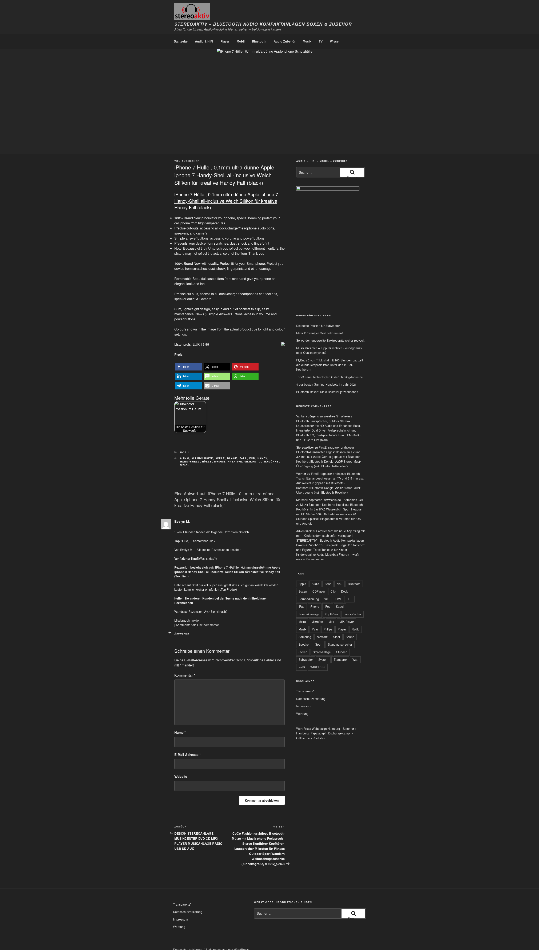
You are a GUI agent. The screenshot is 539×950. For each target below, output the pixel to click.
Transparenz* (305, 691)
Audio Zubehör (284, 41)
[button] (188, 366)
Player (224, 41)
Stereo (303, 652)
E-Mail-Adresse (187, 754)
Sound (350, 637)
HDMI (337, 599)
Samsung (305, 637)
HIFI (349, 599)
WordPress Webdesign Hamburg (318, 728)
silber (336, 637)
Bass (328, 584)
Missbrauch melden (187, 620)
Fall (243, 458)
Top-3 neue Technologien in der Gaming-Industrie (329, 377)
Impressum (303, 706)
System (323, 659)
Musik (307, 41)
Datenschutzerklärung (311, 699)
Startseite (181, 41)
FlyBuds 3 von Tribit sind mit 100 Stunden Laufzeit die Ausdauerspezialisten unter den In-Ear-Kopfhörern (329, 365)
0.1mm (184, 458)
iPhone (219, 461)
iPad (301, 606)
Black (232, 458)
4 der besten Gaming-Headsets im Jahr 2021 (326, 384)
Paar (315, 629)
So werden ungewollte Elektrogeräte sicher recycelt (330, 340)
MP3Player (346, 622)
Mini (331, 622)
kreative (235, 461)
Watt (355, 659)
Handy (262, 458)
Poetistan (319, 738)
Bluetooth (259, 41)
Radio (355, 629)
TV (321, 41)
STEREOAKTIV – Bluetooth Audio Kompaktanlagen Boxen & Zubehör (263, 24)
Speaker (304, 644)
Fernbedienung (309, 599)
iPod (328, 606)
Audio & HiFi (204, 41)
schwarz (322, 637)
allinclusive (202, 458)
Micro (302, 622)
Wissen (335, 41)
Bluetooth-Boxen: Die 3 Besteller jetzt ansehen (327, 392)
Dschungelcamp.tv (340, 733)
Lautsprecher (352, 614)
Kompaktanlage (309, 614)
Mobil (241, 41)
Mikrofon (317, 622)
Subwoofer (306, 659)
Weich (185, 465)
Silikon (250, 461)
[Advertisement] (316, 277)
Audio (315, 584)
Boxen (303, 591)
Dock (344, 591)
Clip (333, 591)
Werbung (302, 714)
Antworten (181, 634)
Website (180, 776)
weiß (302, 667)
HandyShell (190, 461)
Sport (318, 644)
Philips (328, 629)
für (252, 458)
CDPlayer (318, 591)
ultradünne (269, 461)
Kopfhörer (331, 614)
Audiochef (190, 161)
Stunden (341, 652)
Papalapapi (318, 733)
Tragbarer (340, 659)
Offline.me (303, 738)
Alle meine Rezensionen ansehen (219, 550)
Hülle (207, 461)
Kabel (340, 606)
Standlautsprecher (340, 644)
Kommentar (211, 625)
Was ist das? (207, 558)
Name (180, 732)
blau (339, 584)
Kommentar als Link (189, 625)
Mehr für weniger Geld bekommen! (319, 333)
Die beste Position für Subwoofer (318, 326)
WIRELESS (317, 667)
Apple (220, 458)
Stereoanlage (322, 652)
